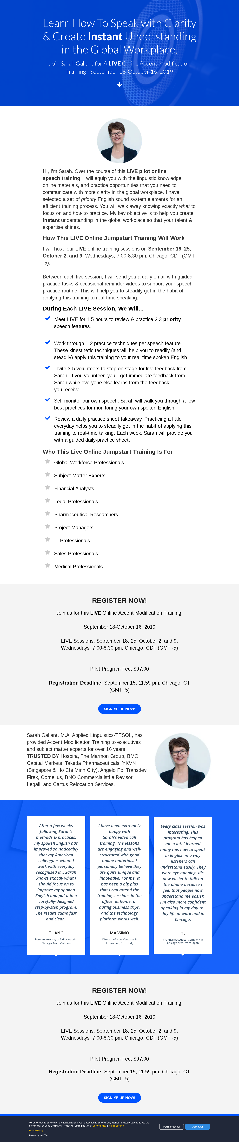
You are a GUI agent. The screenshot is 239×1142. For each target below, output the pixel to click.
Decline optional (171, 1126)
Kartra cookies (116, 1125)
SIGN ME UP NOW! (119, 709)
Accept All (197, 1126)
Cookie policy (99, 1125)
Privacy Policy (36, 1130)
